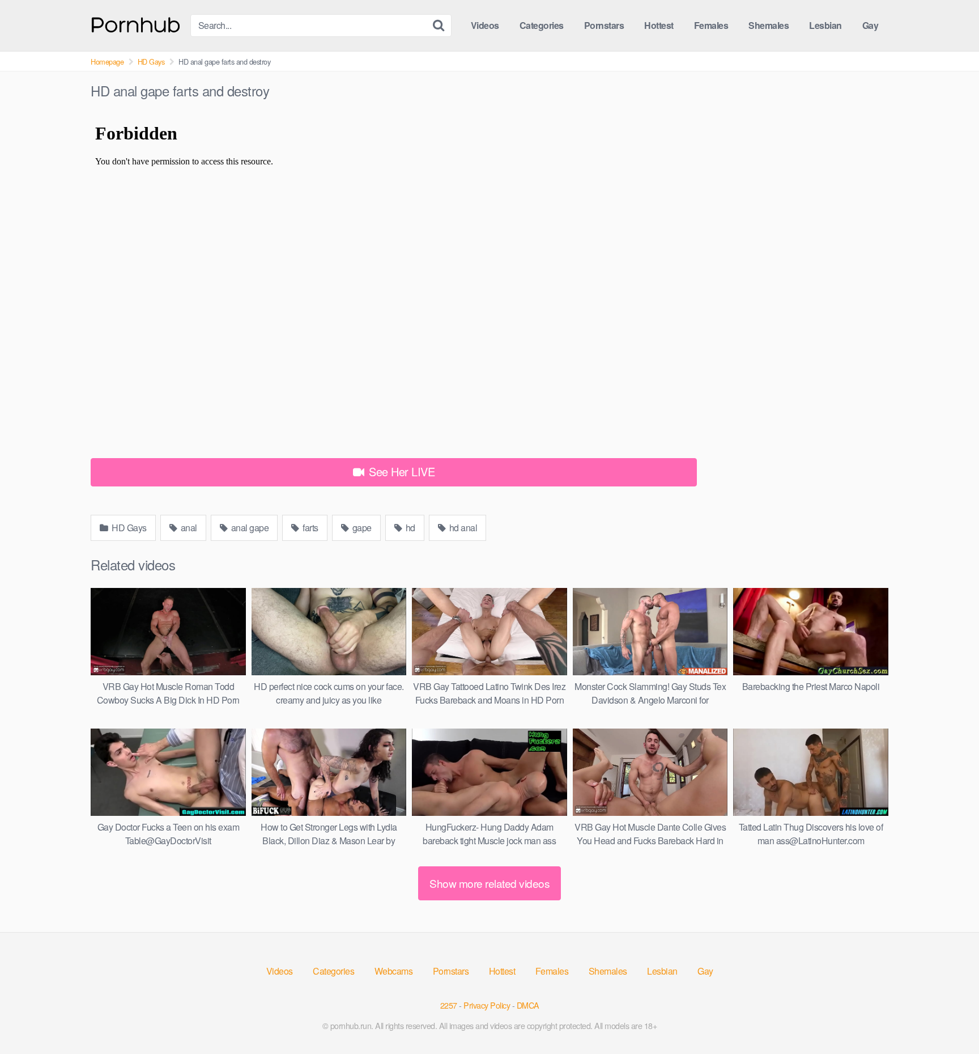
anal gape (249, 527)
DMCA (528, 1005)
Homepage (107, 61)
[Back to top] (948, 1017)
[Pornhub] (136, 23)
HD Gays (151, 61)
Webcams (393, 970)
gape (361, 527)
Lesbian (825, 25)
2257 (448, 1005)
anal (187, 527)
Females (711, 25)
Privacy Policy (486, 1005)
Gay (870, 25)
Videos (485, 25)
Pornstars (604, 25)
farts (309, 527)
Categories (542, 25)
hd (409, 527)
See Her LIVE (400, 471)
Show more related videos (489, 883)
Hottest (659, 25)
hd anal (462, 527)
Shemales (768, 25)
